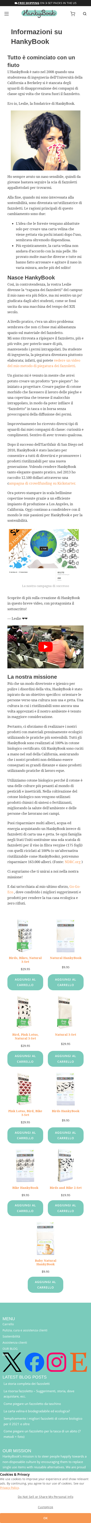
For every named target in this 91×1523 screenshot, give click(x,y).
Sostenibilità (11, 1336)
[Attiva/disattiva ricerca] (85, 13)
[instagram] (56, 1362)
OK (45, 1518)
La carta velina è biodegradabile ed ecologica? (37, 1411)
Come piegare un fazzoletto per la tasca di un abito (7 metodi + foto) (42, 1434)
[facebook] (34, 1362)
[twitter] (12, 1362)
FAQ (5, 1355)
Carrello (8, 1324)
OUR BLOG (10, 1349)
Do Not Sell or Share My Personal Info (45, 1497)
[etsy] (78, 1362)
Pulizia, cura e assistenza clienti (25, 1330)
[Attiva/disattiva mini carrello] (72, 13)
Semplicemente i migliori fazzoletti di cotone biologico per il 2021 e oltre (43, 1421)
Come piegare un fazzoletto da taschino (32, 1404)
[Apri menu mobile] (6, 13)
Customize (45, 1507)
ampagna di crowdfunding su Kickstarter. (42, 483)
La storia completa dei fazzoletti (27, 1383)
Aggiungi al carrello (25, 982)
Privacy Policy (9, 1488)
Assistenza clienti (15, 1342)
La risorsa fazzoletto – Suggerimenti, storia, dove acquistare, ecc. (39, 1394)
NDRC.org (73, 862)
